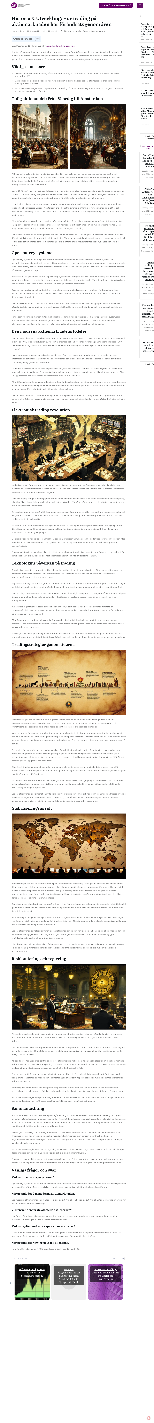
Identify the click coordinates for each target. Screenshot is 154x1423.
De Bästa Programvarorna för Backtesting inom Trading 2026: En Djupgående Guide (68, 1276)
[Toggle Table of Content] (36, 39)
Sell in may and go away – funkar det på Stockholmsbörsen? (32, 1272)
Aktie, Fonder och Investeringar (60, 46)
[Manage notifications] (149, 1418)
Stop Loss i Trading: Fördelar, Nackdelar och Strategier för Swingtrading (105, 1274)
